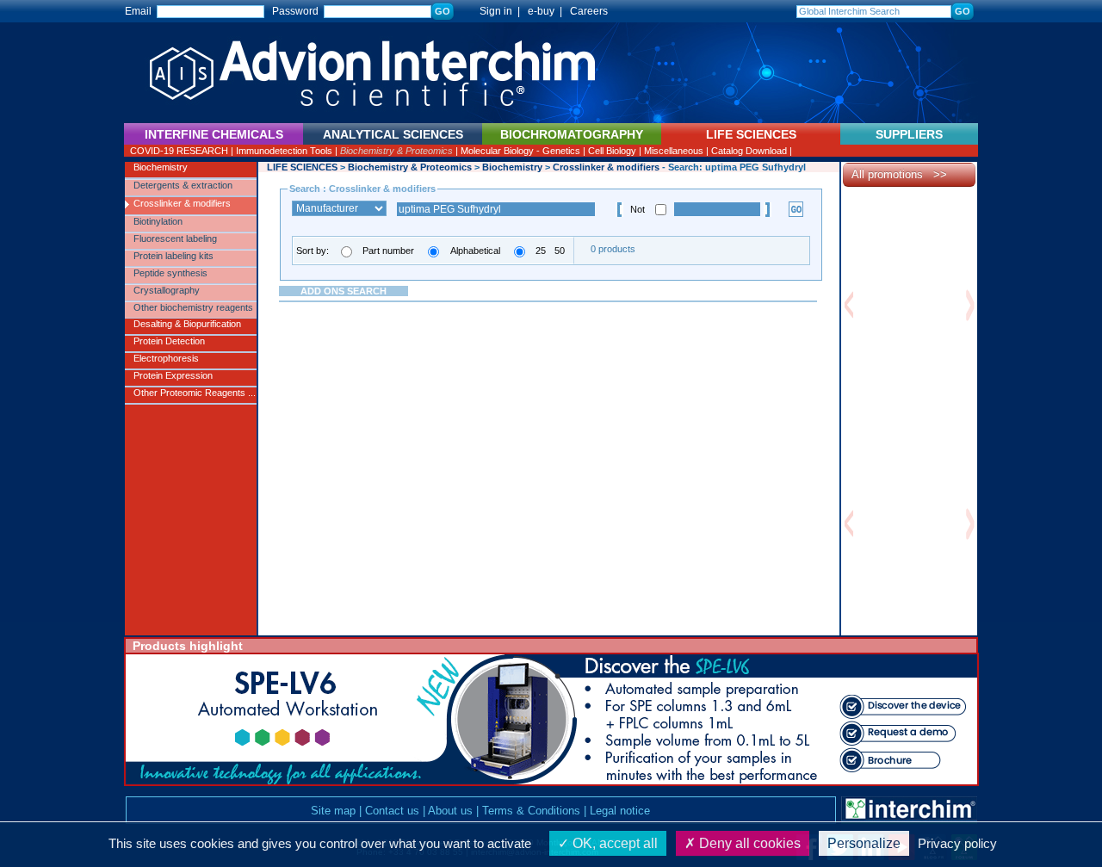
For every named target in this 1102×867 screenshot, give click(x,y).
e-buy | (547, 11)
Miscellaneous (673, 151)
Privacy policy (957, 843)
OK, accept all (613, 843)
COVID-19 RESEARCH (179, 151)
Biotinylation (158, 221)
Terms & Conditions (531, 810)
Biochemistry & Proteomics (396, 151)
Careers (589, 11)
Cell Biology (612, 151)
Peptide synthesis (170, 273)
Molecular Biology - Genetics (520, 151)
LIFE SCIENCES (302, 167)
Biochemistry (160, 167)
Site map (333, 810)
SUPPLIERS (909, 134)
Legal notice (620, 810)
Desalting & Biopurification (187, 324)
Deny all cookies (748, 843)
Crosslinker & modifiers (182, 203)
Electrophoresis (166, 358)
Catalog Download (749, 151)
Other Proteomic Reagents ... (194, 392)
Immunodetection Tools (284, 151)
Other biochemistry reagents (193, 307)
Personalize (864, 843)
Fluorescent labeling (175, 238)
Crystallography (166, 290)
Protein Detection (169, 341)
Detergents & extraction (182, 185)
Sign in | (492, 11)
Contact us (392, 810)
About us (450, 810)
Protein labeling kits (173, 256)
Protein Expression (173, 375)
